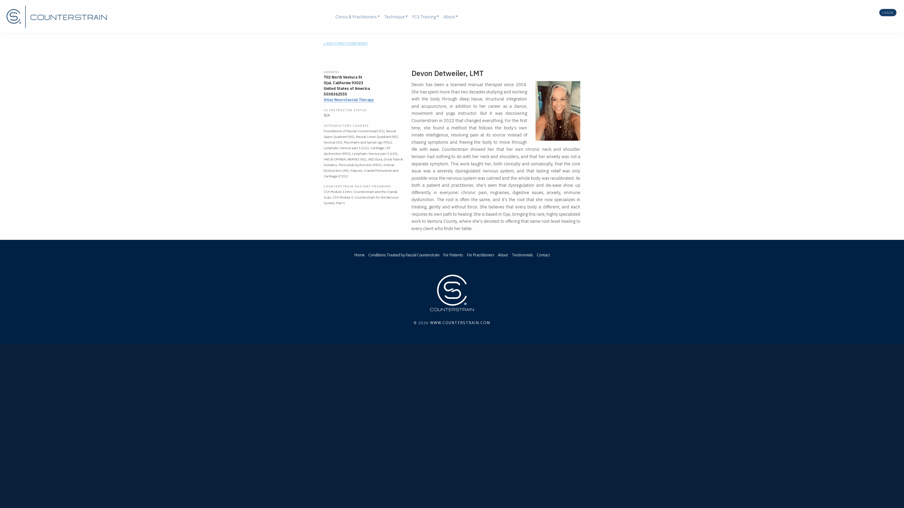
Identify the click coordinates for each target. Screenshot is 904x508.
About (449, 17)
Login (887, 12)
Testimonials (522, 255)
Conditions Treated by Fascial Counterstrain (404, 255)
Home (359, 255)
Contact (543, 255)
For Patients (453, 255)
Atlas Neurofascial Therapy (349, 99)
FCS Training (424, 17)
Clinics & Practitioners (356, 17)
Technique (394, 17)
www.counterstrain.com (460, 323)
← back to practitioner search (345, 43)
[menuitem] (356, 17)
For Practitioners (480, 255)
